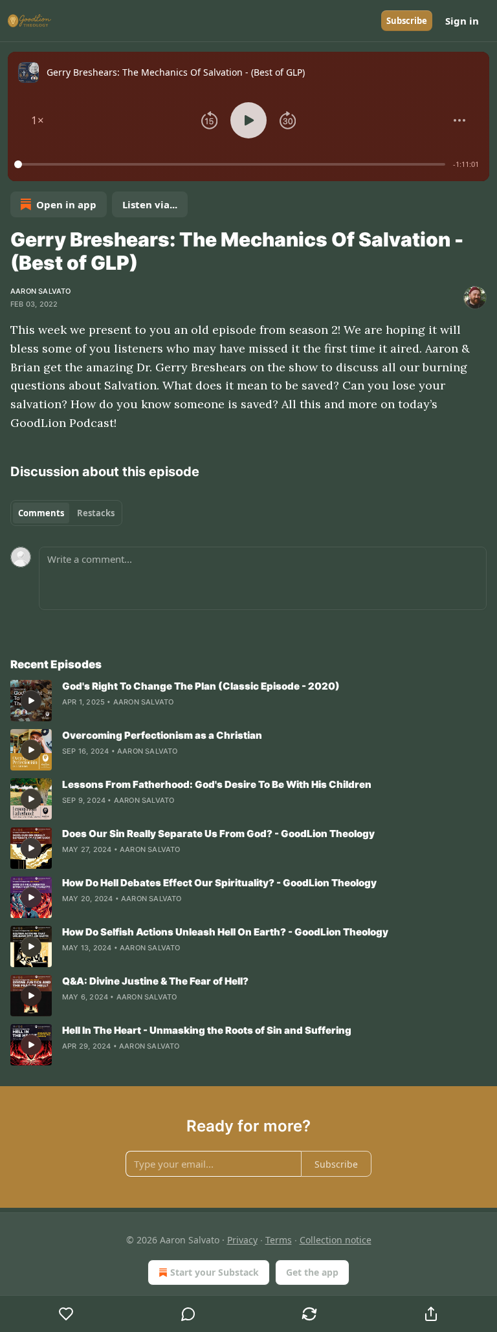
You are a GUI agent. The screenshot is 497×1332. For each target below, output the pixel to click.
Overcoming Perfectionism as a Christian (162, 735)
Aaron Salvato (40, 291)
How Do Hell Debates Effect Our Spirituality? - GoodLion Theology (219, 883)
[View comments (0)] (188, 1314)
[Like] (66, 1314)
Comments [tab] (41, 513)
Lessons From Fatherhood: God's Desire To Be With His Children (216, 784)
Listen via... (149, 204)
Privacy (242, 1240)
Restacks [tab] (96, 513)
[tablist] (66, 513)
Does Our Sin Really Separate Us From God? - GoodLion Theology (218, 833)
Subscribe (406, 21)
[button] (37, 120)
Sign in (462, 20)
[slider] (231, 164)
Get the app (312, 1272)
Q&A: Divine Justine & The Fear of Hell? (155, 981)
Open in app (66, 204)
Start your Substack (214, 1272)
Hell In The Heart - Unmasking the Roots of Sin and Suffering (206, 1030)
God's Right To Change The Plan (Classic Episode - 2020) (201, 686)
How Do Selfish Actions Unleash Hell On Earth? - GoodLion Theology (225, 932)
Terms (278, 1240)
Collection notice (335, 1240)
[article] (248, 700)
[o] (31, 700)
